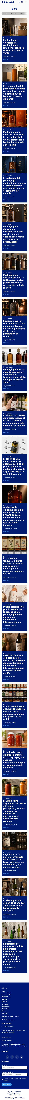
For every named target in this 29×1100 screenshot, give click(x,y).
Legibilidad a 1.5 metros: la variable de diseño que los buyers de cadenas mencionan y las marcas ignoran (13, 861)
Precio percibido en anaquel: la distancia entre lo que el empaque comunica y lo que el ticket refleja (14, 712)
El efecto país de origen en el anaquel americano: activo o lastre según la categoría (14, 905)
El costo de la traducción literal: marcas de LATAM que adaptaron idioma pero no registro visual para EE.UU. (13, 566)
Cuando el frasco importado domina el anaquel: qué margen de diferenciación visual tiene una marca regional (14, 1005)
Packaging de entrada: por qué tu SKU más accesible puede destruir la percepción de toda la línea (13, 281)
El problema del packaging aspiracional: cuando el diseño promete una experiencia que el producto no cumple (14, 186)
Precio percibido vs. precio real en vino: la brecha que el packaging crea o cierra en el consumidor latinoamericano (13, 614)
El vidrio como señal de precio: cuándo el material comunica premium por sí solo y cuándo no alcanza (14, 420)
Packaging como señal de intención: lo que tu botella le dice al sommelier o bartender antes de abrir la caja (13, 138)
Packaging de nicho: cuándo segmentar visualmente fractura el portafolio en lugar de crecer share (14, 375)
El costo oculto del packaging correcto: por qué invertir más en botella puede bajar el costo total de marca (14, 92)
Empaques (13, 13)
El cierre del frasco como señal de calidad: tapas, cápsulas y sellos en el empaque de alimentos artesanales (14, 1053)
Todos (5, 13)
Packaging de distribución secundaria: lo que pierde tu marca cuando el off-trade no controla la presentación (13, 234)
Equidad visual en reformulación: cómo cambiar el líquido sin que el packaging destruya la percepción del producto (14, 329)
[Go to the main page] (8, 2)
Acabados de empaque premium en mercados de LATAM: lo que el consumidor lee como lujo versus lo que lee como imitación (13, 516)
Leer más (6, 59)
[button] (26, 13)
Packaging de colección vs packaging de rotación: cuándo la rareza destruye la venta (13, 46)
